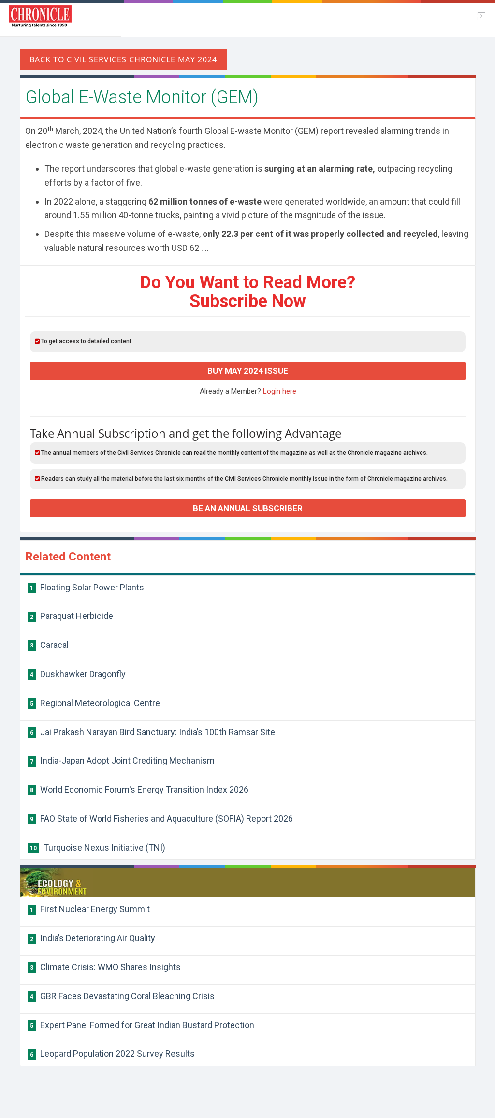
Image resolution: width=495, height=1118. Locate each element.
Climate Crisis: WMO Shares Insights (105, 967)
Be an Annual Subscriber (248, 508)
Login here (279, 391)
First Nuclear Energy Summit (90, 909)
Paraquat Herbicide (71, 616)
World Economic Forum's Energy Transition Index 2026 (139, 789)
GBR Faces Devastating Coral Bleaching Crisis (122, 996)
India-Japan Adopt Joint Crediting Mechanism (122, 760)
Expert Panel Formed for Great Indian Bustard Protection (142, 1025)
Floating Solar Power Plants (87, 587)
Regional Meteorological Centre (95, 703)
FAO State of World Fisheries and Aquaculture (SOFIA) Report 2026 (161, 818)
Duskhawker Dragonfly (78, 674)
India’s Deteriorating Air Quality (92, 938)
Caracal (49, 645)
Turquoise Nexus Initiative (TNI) (97, 847)
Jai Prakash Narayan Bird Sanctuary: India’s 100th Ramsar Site (152, 732)
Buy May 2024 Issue (247, 371)
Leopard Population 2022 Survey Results (112, 1053)
